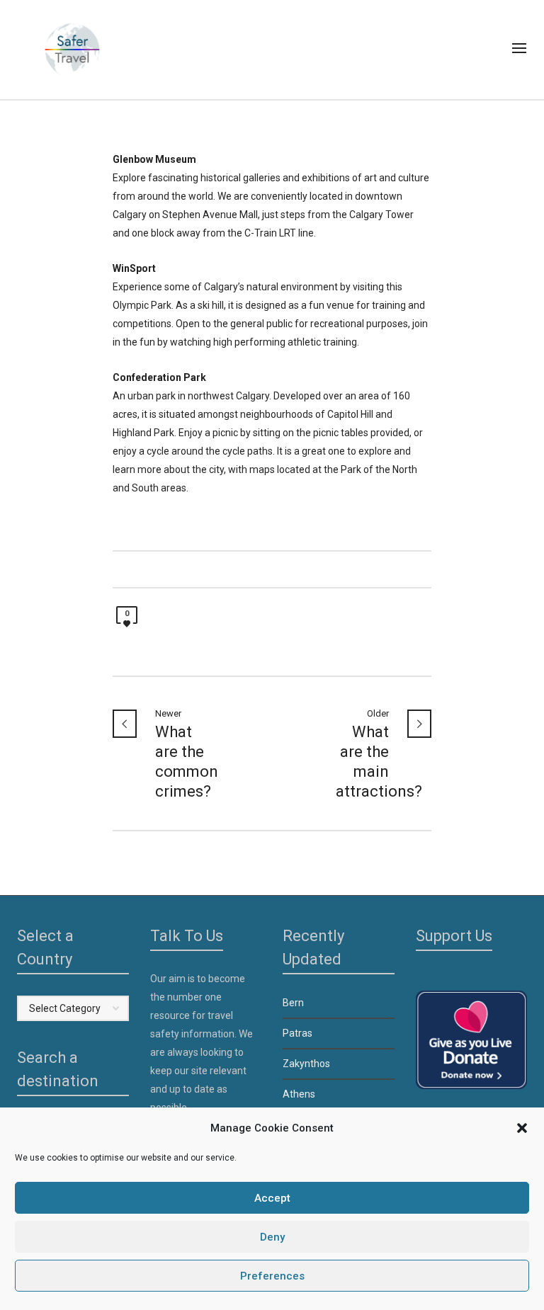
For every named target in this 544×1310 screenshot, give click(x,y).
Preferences (272, 1276)
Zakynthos (306, 1063)
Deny (272, 1237)
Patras (297, 1033)
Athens (299, 1094)
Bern (293, 1002)
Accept (272, 1198)
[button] (522, 1128)
